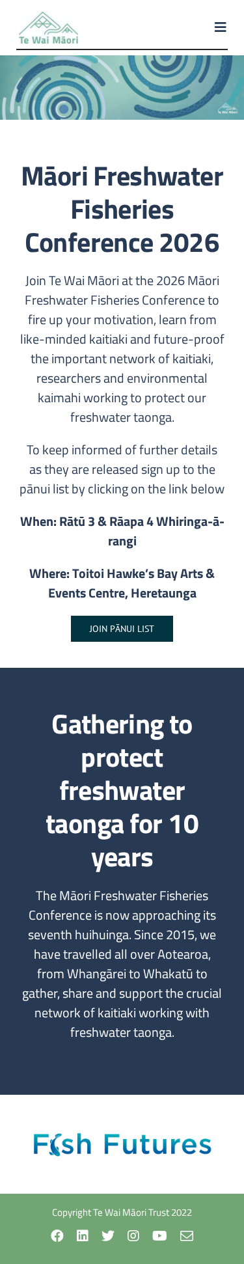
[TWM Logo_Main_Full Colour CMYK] (49, 16)
